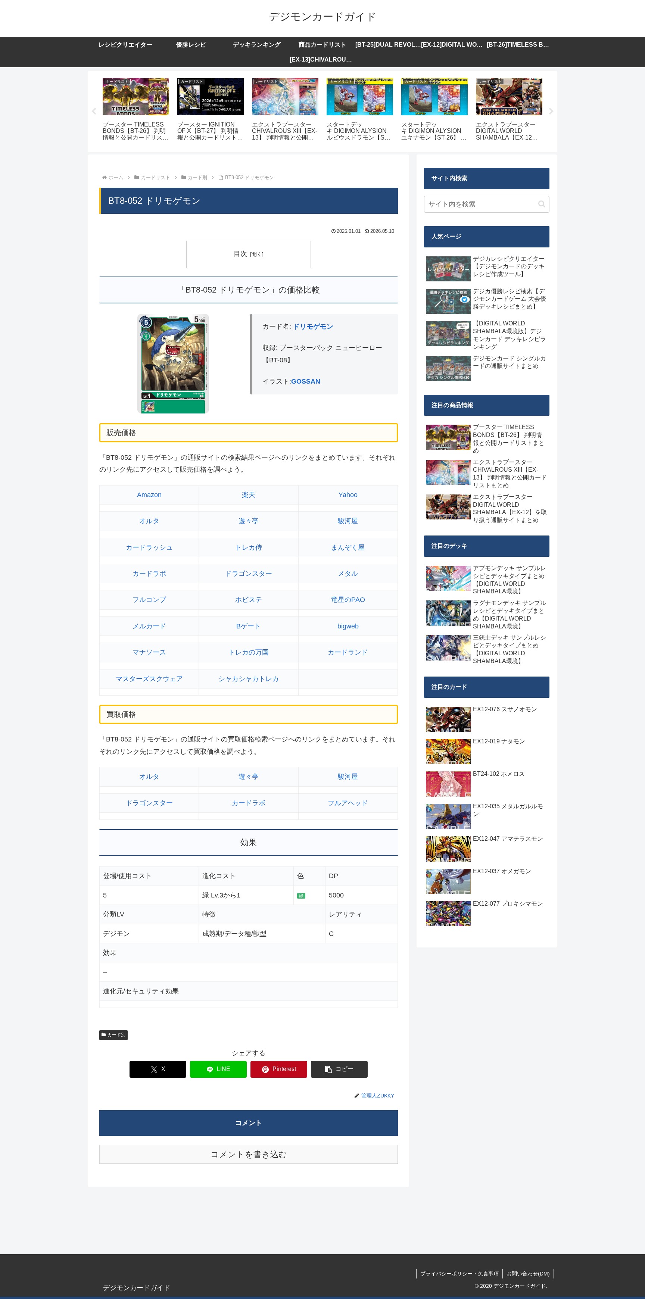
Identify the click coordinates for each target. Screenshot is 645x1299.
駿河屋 (348, 521)
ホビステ (248, 599)
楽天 (248, 495)
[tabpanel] (136, 110)
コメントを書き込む (249, 1154)
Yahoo (348, 495)
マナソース (149, 652)
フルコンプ (149, 599)
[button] (339, 1069)
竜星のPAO (348, 599)
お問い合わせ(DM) (528, 1274)
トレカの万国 (248, 652)
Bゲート (248, 626)
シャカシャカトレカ (248, 679)
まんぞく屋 (348, 547)
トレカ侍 (248, 547)
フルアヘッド (348, 803)
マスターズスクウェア (149, 679)
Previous (93, 111)
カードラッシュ (149, 547)
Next (551, 111)
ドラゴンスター (248, 573)
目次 (240, 253)
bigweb (348, 626)
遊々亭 (249, 521)
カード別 (116, 1034)
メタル (348, 573)
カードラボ (149, 573)
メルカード (149, 626)
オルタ (149, 521)
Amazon (149, 495)
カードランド (348, 652)
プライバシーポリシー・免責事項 (459, 1274)
